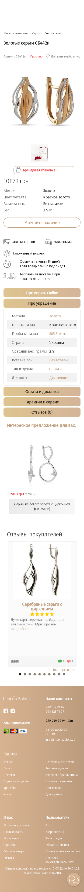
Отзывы (9, 858)
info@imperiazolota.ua (60, 739)
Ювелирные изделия (16, 33)
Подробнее (20, 628)
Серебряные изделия (60, 762)
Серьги (36, 33)
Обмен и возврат (15, 851)
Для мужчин (54, 794)
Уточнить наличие (42, 222)
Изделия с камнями (59, 781)
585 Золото (58, 333)
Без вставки (59, 359)
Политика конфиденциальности (60, 860)
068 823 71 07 (55, 711)
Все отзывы (62, 669)
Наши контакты (14, 832)
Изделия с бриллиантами (62, 775)
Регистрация (54, 838)
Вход (49, 825)
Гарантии (10, 845)
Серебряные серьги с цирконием (42, 606)
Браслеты (10, 788)
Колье (7, 794)
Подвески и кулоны (16, 781)
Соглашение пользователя (63, 851)
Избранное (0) (55, 832)
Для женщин (59, 377)
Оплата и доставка (16, 825)
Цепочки (9, 775)
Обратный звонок (57, 845)
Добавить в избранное (65, 56)
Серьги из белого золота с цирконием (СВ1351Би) (42, 506)
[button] (73, 879)
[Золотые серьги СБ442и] (42, 99)
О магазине (11, 838)
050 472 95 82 (55, 706)
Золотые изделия (57, 768)
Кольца (8, 762)
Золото (55, 315)
